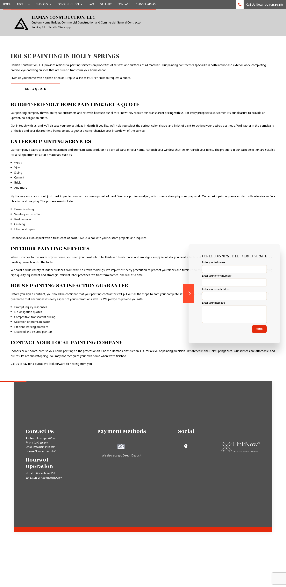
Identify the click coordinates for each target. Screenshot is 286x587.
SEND (259, 329)
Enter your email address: (216, 289)
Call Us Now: (264, 4)
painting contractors (181, 65)
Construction (68, 4)
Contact (124, 4)
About (21, 4)
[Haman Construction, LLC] (21, 23)
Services (42, 4)
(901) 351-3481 (41, 443)
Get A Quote (35, 89)
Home (7, 4)
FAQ (91, 4)
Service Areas (146, 4)
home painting (64, 351)
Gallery (106, 4)
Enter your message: (213, 303)
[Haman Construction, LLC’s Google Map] (185, 447)
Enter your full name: (213, 262)
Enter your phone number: (217, 276)
